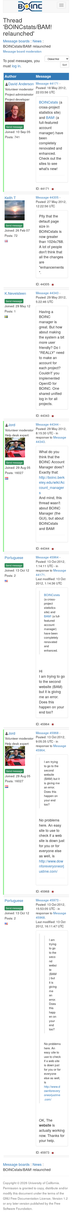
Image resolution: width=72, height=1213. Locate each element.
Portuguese (14, 557)
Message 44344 (47, 424)
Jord (11, 424)
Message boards (16, 40)
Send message (14, 126)
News (37, 40)
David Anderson (21, 83)
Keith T (10, 197)
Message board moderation (22, 51)
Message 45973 (47, 900)
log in (16, 65)
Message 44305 (47, 197)
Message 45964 (47, 557)
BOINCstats (48, 102)
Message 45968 (47, 732)
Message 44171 (47, 83)
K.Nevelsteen (15, 293)
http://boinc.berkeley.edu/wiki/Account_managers (52, 485)
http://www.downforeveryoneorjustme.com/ (51, 866)
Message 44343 (47, 293)
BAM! (50, 117)
